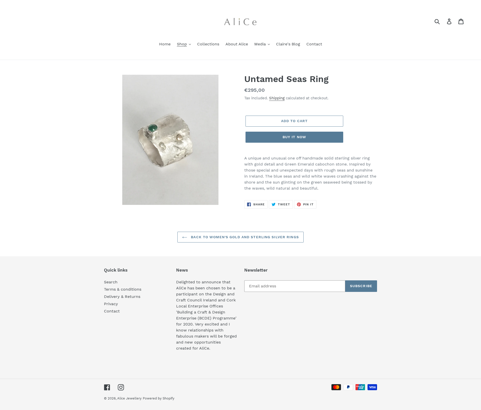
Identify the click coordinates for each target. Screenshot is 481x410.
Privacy (111, 303)
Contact (112, 311)
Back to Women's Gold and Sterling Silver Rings (244, 237)
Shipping (277, 98)
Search (110, 282)
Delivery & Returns (122, 296)
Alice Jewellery (129, 398)
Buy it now (294, 137)
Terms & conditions (122, 289)
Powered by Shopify (158, 398)
